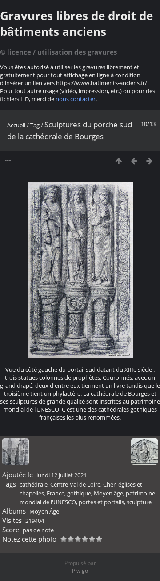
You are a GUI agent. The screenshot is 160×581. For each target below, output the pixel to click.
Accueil (16, 125)
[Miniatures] (118, 161)
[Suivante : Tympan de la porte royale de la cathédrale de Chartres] (149, 161)
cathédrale (34, 484)
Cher (109, 484)
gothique (79, 493)
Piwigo (80, 570)
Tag (35, 125)
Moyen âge (108, 493)
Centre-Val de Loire (75, 484)
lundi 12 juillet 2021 (61, 475)
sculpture (139, 502)
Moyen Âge (44, 511)
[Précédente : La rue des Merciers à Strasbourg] (134, 161)
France (55, 493)
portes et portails (101, 502)
